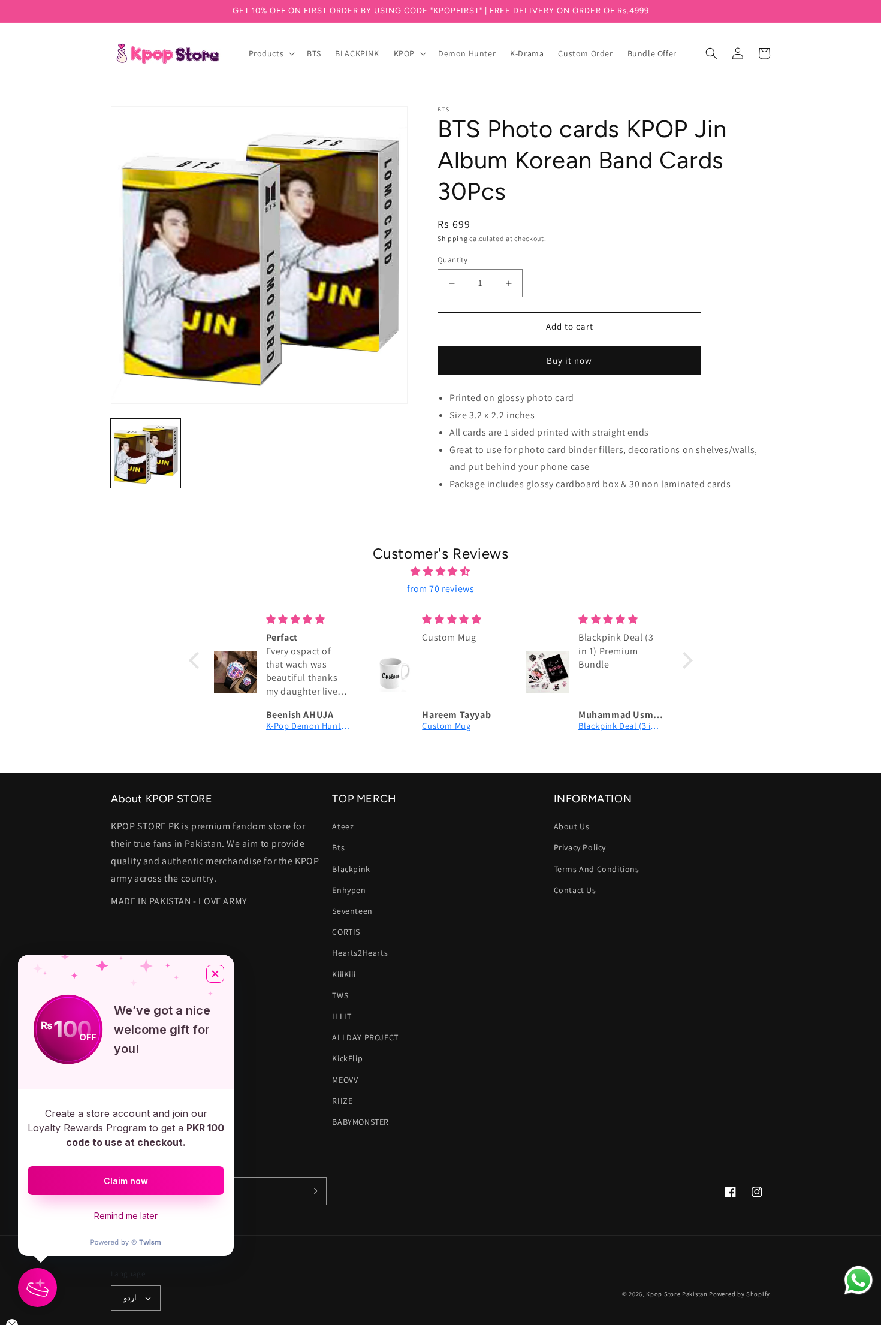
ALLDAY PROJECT (365, 1037)
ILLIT (341, 1016)
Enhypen (349, 890)
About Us (572, 826)
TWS (340, 995)
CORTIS (346, 931)
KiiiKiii (343, 974)
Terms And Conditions (596, 869)
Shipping (453, 238)
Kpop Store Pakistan (676, 1294)
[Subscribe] (313, 1191)
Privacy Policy (580, 847)
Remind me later (126, 1216)
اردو (130, 1298)
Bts (338, 847)
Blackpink (351, 869)
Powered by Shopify (739, 1294)
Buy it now (569, 360)
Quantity (452, 260)
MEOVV (345, 1080)
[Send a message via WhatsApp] (858, 1280)
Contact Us (575, 890)
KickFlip (347, 1058)
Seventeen (352, 911)
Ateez (343, 826)
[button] (271, 53)
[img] (440, 572)
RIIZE (342, 1100)
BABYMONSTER (360, 1121)
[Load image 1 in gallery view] (145, 453)
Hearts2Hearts (360, 952)
